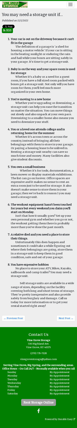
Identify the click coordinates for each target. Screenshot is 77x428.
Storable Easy (65, 419)
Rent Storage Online (39, 402)
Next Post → (66, 318)
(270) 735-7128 (38, 353)
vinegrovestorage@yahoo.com (38, 359)
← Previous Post (13, 318)
